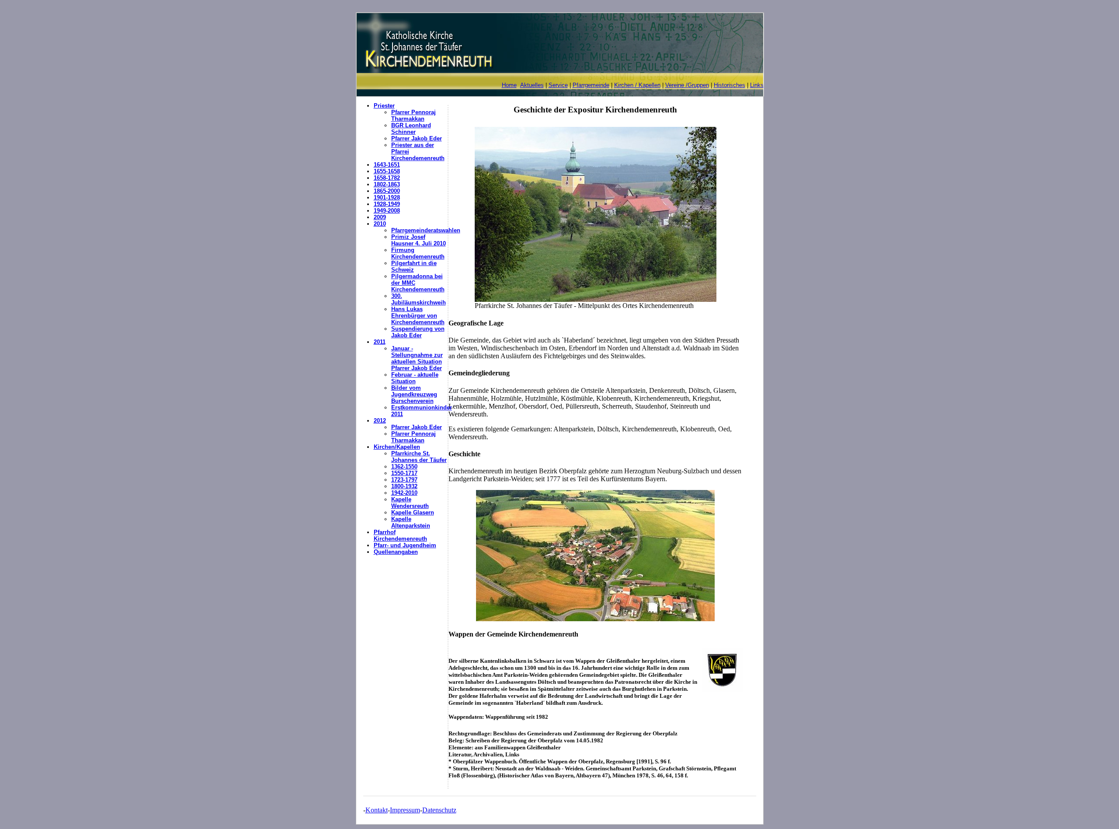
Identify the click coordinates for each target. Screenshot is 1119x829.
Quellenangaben (396, 552)
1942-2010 (404, 493)
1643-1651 (387, 164)
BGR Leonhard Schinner (411, 128)
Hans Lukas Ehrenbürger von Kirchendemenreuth (418, 315)
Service (558, 85)
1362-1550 (404, 466)
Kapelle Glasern (412, 512)
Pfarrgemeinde (591, 85)
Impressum (405, 810)
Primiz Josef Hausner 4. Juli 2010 (418, 240)
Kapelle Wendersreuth (410, 502)
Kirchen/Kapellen (397, 447)
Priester (384, 105)
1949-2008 (387, 210)
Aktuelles (532, 85)
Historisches (729, 85)
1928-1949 (387, 204)
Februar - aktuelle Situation (414, 378)
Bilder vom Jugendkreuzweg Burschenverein (414, 394)
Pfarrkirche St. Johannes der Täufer (419, 456)
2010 (380, 223)
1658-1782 (387, 178)
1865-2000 (387, 191)
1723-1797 (404, 479)
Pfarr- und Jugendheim (405, 545)
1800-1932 (404, 486)
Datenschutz (439, 810)
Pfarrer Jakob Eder (416, 138)
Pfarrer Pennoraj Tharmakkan (413, 115)
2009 (380, 217)
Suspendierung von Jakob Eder (418, 332)
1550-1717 (404, 473)
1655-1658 (387, 171)
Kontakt (376, 810)
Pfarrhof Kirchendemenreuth (400, 535)
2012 (380, 420)
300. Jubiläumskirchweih (418, 299)
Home (509, 85)
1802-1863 (387, 184)
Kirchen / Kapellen (637, 85)
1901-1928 (387, 197)
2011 (380, 342)
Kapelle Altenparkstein (410, 522)
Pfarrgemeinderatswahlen (425, 230)
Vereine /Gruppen (687, 85)
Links (757, 85)
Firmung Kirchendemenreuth (418, 253)
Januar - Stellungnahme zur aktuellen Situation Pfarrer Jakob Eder (417, 358)
